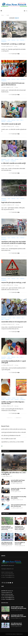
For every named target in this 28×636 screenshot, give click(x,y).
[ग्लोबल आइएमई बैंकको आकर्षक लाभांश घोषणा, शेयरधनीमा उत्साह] (5, 507)
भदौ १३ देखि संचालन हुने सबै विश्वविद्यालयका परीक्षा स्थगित (10, 435)
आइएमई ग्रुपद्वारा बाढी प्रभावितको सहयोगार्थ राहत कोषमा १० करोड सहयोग (13, 432)
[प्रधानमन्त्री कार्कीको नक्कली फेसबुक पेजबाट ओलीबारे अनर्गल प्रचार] (5, 482)
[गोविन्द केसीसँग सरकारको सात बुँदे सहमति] (14, 109)
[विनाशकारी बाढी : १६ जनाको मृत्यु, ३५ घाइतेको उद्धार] (14, 29)
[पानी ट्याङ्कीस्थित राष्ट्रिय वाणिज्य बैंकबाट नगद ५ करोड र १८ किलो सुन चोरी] (14, 462)
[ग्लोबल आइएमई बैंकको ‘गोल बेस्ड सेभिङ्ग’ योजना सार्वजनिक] (5, 498)
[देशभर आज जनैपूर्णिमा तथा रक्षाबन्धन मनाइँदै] (21, 537)
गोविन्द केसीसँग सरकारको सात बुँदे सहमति (11, 124)
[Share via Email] (18, 54)
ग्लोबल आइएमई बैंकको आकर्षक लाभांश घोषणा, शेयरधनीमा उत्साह (18, 505)
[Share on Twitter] (12, 54)
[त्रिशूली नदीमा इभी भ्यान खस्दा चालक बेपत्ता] (14, 187)
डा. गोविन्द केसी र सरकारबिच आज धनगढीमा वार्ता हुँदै (13, 163)
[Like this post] (9, 54)
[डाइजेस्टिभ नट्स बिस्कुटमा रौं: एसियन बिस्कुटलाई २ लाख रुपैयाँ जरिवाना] (14, 387)
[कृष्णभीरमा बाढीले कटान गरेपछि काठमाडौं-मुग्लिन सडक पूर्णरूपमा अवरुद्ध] (7, 521)
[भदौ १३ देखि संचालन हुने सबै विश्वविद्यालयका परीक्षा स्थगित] (7, 537)
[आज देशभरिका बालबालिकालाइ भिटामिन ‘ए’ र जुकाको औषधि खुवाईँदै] (14, 346)
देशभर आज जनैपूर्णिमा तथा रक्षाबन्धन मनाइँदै (8, 439)
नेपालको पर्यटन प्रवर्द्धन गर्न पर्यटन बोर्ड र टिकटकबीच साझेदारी (18, 489)
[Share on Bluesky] (17, 54)
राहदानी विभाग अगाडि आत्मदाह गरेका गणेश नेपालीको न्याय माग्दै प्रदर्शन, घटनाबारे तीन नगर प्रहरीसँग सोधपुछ (13, 242)
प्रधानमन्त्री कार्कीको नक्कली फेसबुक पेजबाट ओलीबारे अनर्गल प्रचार (18, 481)
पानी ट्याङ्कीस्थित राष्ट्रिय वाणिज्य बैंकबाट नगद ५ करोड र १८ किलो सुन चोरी (13, 473)
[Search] (26, 11)
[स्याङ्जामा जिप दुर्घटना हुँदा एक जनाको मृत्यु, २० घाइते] (14, 267)
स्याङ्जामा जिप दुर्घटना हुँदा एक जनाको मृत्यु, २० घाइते (13, 283)
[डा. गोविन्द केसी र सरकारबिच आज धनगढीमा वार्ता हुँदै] (14, 148)
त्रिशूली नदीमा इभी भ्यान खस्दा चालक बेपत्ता (11, 203)
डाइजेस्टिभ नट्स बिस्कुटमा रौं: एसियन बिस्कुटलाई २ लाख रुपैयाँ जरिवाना (12, 403)
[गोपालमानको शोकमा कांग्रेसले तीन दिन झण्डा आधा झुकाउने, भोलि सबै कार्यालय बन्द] (14, 68)
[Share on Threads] (15, 54)
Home (2, 15)
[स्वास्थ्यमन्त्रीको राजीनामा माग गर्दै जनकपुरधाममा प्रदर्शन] (14, 307)
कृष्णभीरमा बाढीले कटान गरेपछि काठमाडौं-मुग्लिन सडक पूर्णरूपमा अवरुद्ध (13, 429)
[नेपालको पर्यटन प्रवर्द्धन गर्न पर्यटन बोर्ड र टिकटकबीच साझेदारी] (5, 490)
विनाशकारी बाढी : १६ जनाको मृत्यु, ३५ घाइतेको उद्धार (13, 44)
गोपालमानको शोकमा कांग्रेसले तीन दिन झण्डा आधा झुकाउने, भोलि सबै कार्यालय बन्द (12, 84)
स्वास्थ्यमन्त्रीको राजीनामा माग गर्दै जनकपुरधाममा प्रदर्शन (14, 322)
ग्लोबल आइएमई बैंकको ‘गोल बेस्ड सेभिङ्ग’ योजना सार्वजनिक (18, 497)
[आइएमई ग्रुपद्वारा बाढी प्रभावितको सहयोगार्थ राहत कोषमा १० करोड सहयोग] (21, 521)
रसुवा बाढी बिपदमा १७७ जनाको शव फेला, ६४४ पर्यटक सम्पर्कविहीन (12, 442)
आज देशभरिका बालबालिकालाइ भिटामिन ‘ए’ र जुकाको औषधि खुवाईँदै (13, 362)
